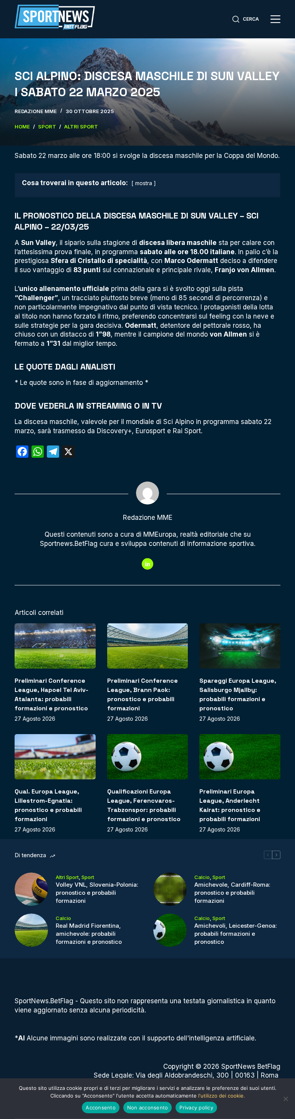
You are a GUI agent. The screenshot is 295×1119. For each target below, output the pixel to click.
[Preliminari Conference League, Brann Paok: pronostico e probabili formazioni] (147, 646)
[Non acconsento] (285, 1099)
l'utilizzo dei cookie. (221, 1096)
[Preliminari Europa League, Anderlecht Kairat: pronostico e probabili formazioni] (239, 756)
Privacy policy (196, 1107)
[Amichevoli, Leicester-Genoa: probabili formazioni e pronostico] (170, 930)
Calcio (202, 877)
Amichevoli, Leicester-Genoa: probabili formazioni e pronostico (235, 933)
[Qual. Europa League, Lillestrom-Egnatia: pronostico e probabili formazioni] (55, 756)
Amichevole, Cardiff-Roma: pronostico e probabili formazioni (232, 892)
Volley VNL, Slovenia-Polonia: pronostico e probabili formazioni (97, 892)
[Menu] (275, 19)
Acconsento (101, 1107)
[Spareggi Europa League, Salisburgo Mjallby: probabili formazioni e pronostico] (239, 646)
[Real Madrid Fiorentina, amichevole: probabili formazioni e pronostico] (31, 930)
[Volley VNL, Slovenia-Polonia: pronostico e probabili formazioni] (31, 889)
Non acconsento (147, 1107)
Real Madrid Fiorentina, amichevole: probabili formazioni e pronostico (89, 933)
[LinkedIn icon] (147, 564)
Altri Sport (67, 877)
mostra (143, 183)
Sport (87, 877)
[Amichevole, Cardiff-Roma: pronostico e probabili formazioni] (170, 889)
